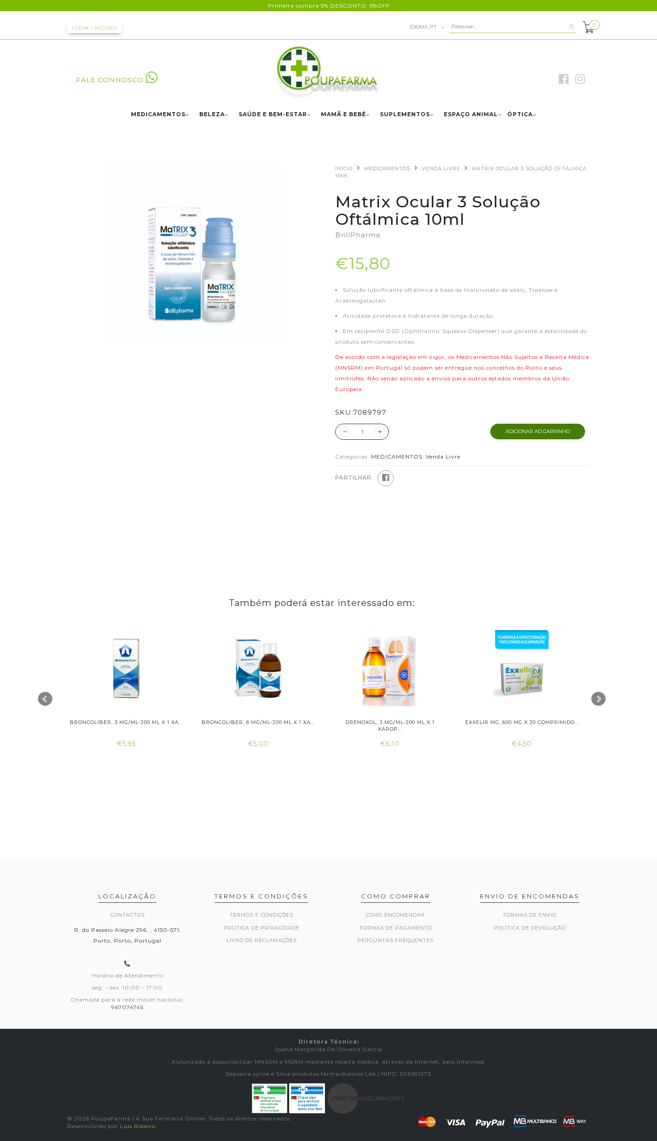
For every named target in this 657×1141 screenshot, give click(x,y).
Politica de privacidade (261, 928)
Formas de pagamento (396, 928)
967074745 (127, 1007)
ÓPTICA (520, 115)
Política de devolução (530, 928)
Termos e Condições (261, 915)
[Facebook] (386, 478)
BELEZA (212, 115)
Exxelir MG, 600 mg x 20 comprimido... (522, 722)
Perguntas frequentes (396, 940)
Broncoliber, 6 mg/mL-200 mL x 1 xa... (258, 722)
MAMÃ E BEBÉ (343, 115)
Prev (45, 699)
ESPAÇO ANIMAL (471, 115)
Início (344, 168)
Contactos (127, 915)
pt (424, 26)
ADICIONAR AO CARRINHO (537, 431)
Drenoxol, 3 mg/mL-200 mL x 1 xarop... (389, 725)
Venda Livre (441, 168)
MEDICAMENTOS (158, 115)
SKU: (344, 412)
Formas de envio (529, 915)
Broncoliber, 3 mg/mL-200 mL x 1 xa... (126, 722)
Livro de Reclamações (262, 940)
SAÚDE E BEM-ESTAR (273, 115)
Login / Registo (94, 28)
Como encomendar (395, 915)
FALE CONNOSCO (109, 80)
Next (598, 699)
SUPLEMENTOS (405, 115)
